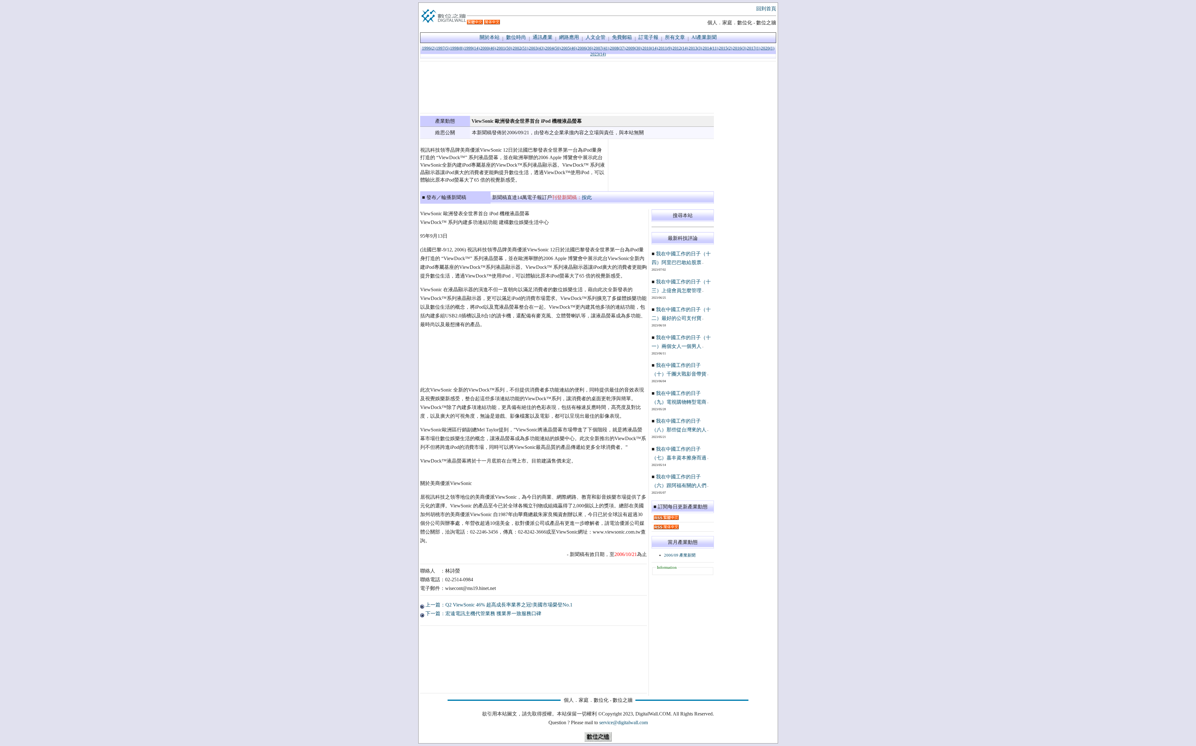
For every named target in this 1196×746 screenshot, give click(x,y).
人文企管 (595, 37)
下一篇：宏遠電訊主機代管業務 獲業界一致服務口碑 (482, 613)
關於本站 (490, 37)
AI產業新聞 (704, 37)
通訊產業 (543, 37)
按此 (587, 197)
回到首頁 (766, 8)
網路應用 (569, 37)
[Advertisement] (567, 87)
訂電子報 (648, 37)
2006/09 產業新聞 (679, 555)
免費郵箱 (622, 37)
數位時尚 (516, 37)
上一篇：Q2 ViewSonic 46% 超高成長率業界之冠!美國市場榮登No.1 (498, 604)
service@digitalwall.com (623, 722)
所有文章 (675, 37)
